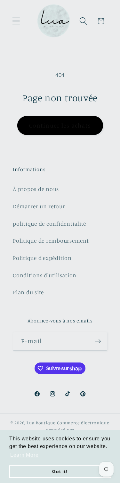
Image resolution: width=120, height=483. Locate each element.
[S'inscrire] (98, 341)
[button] (16, 21)
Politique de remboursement (51, 240)
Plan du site (28, 292)
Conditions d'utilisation (44, 275)
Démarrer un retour (39, 206)
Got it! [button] (60, 471)
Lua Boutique (41, 422)
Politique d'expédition (42, 257)
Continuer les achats (60, 125)
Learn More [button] (24, 455)
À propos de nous (36, 189)
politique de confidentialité (49, 223)
